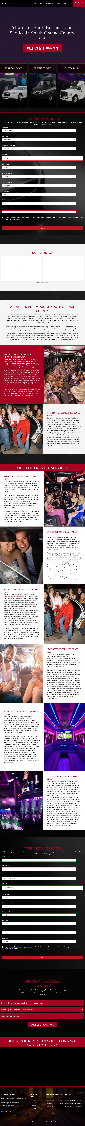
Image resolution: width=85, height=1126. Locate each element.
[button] (52, 3)
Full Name (5, 127)
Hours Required (7, 173)
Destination (6, 191)
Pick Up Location (7, 182)
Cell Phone (5, 208)
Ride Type (5, 136)
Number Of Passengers (9, 145)
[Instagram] (6, 1111)
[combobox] (39, 139)
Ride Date (5, 154)
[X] (15, 1111)
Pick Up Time (6, 164)
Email (4, 200)
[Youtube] (10, 1111)
